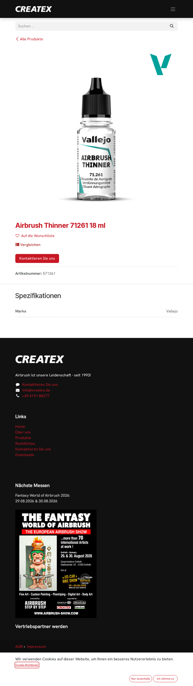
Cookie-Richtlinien (27, 665)
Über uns (23, 432)
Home (20, 426)
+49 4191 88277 (35, 395)
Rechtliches (25, 443)
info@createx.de (36, 390)
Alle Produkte (31, 39)
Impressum (36, 646)
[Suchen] (172, 26)
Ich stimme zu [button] (165, 679)
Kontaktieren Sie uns (37, 258)
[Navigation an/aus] (173, 9)
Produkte (23, 437)
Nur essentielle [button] (140, 679)
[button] (28, 244)
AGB (19, 646)
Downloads (24, 454)
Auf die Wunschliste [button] (38, 235)
